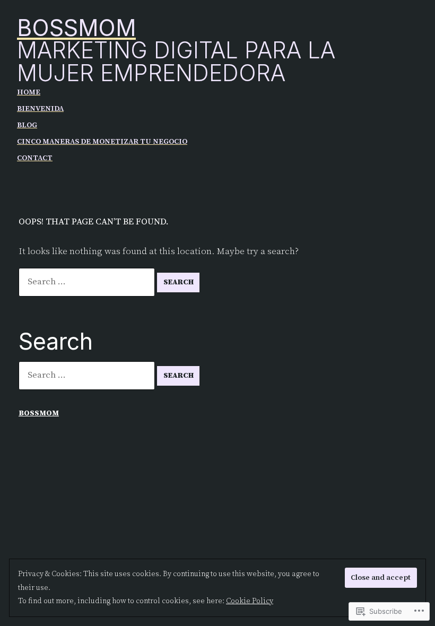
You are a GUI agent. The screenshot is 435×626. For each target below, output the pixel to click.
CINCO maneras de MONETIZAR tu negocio (102, 141)
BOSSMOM (76, 27)
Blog (27, 125)
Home (28, 92)
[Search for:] (88, 282)
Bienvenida (40, 109)
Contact (35, 158)
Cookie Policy (249, 601)
